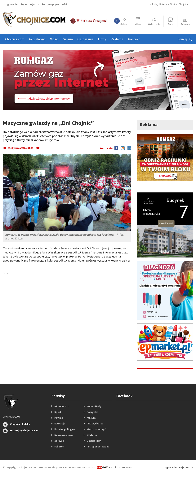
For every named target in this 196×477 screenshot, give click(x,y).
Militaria (92, 435)
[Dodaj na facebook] (116, 148)
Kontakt (134, 39)
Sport (57, 412)
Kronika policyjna (64, 429)
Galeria (68, 39)
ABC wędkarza (95, 423)
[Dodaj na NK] (128, 148)
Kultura (91, 417)
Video (54, 39)
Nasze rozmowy (63, 435)
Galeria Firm (94, 440)
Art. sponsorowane (98, 446)
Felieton (59, 446)
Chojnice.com (14, 39)
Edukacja (59, 423)
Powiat (58, 417)
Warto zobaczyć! (96, 429)
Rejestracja (28, 4)
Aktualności (61, 406)
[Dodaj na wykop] (122, 148)
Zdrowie (59, 440)
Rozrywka (92, 412)
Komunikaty (94, 406)
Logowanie (11, 4)
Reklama (117, 39)
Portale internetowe (120, 467)
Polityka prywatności (54, 4)
